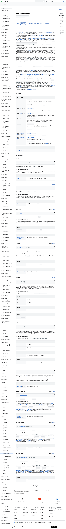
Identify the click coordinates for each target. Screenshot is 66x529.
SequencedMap (26, 371)
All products (49, 522)
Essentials (12, 1)
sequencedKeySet (43, 38)
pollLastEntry (30, 113)
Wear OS (32, 510)
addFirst (21, 404)
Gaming (24, 509)
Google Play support (60, 513)
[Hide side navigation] (12, 527)
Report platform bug (60, 509)
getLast (17, 405)
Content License (41, 490)
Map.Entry (20, 66)
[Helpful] (53, 10)
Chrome (30, 522)
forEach (33, 35)
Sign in (64, 1)
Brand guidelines (23, 526)
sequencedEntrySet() (48, 66)
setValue (33, 70)
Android (15, 509)
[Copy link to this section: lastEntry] (21, 184)
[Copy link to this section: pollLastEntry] (23, 243)
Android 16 (41, 510)
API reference (4, 4)
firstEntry (29, 99)
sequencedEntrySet (21, 39)
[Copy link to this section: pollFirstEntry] (23, 209)
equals (41, 471)
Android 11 (41, 518)
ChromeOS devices (34, 512)
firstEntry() (23, 74)
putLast (28, 123)
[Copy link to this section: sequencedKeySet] (25, 422)
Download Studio (51, 514)
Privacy (24, 515)
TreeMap (24, 24)
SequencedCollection (49, 32)
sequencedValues (51, 38)
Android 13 (41, 515)
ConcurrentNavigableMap (21, 23)
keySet (30, 38)
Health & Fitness (25, 512)
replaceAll (41, 35)
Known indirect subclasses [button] (34, 23)
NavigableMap (47, 23)
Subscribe (54, 526)
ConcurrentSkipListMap (31, 23)
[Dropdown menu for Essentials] (15, 1)
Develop (18, 1)
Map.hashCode (20, 86)
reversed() (29, 50)
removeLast (31, 438)
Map (21, 17)
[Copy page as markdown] (34, 14)
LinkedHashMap (39, 23)
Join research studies (60, 514)
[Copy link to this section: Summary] (22, 93)
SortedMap (19, 24)
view (48, 50)
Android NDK (51, 516)
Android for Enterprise (17, 510)
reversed (29, 129)
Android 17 (41, 509)
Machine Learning (25, 510)
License (18, 526)
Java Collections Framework (31, 89)
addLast (26, 404)
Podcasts (15, 518)
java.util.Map (24, 150)
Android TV (33, 515)
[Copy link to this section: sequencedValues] (25, 453)
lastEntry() (29, 74)
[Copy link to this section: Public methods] (26, 155)
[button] (6, 10)
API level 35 (53, 184)
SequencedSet (22, 395)
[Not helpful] (54, 10)
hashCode (46, 471)
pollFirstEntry (30, 108)
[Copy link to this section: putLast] (21, 322)
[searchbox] (6, 8)
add (52, 403)
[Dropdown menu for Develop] (21, 1)
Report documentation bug (60, 511)
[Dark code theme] (54, 161)
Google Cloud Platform (42, 522)
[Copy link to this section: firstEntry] (21, 159)
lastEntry (29, 104)
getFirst (50, 404)
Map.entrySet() (38, 66)
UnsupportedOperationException (41, 404)
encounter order (20, 32)
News (15, 515)
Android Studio (58, 1)
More (25, 1)
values (34, 38)
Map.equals (52, 85)
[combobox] (40, 1)
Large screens (33, 509)
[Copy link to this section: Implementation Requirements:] (29, 169)
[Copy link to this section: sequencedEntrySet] (26, 391)
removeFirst (24, 438)
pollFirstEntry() (35, 74)
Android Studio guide (52, 510)
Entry (21, 99)
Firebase (35, 522)
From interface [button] (22, 150)
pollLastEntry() (44, 74)
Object (23, 472)
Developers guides (51, 511)
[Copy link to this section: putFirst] (21, 277)
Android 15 (41, 512)
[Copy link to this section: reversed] (21, 368)
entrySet (37, 38)
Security (15, 512)
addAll (17, 404)
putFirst (29, 118)
